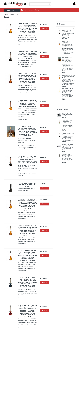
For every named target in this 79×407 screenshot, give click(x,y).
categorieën (10, 10)
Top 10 (59, 28)
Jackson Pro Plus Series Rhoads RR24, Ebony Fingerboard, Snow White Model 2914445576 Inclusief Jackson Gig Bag (67, 157)
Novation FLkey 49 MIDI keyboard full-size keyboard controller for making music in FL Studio (67, 147)
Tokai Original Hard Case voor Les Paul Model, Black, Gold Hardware (27, 184)
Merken (12, 14)
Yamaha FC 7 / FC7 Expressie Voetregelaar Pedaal (68, 114)
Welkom (6, 14)
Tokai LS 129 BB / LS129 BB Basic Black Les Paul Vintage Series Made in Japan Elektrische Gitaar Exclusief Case (27, 54)
